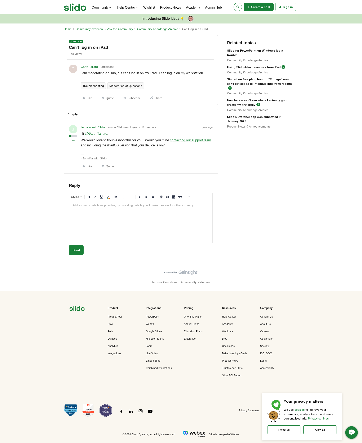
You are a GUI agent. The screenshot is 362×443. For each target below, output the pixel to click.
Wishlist (149, 7)
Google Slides (154, 331)
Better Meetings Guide (234, 353)
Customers (266, 338)
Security (264, 346)
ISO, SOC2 (266, 353)
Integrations (114, 353)
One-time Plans (193, 316)
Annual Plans (191, 324)
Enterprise (190, 338)
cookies (300, 409)
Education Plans (193, 331)
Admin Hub (213, 7)
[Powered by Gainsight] (181, 273)
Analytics (113, 346)
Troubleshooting (93, 85)
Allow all (320, 429)
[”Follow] (121, 413)
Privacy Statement (249, 410)
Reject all (284, 429)
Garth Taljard (89, 66)
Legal (263, 360)
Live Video (152, 353)
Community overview (89, 29)
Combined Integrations (159, 368)
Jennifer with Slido (93, 127)
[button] (259, 7)
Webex (150, 324)
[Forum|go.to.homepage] (75, 7)
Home (68, 29)
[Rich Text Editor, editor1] (140, 222)
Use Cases (228, 346)
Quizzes (112, 338)
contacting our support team (190, 140)
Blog (224, 338)
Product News (170, 7)
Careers (264, 331)
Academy (193, 7)
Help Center (229, 316)
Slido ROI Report (231, 375)
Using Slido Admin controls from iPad (254, 67)
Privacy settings (318, 418)
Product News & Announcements (248, 126)
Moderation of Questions (125, 85)
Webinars (227, 331)
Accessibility (267, 368)
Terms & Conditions (164, 282)
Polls (110, 331)
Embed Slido (153, 360)
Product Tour (115, 316)
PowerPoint (152, 316)
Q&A (110, 324)
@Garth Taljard (96, 133)
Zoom (149, 346)
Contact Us (266, 316)
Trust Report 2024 (232, 368)
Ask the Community (120, 29)
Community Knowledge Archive (157, 29)
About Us (265, 324)
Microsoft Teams (155, 338)
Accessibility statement (196, 282)
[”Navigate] (77, 309)
